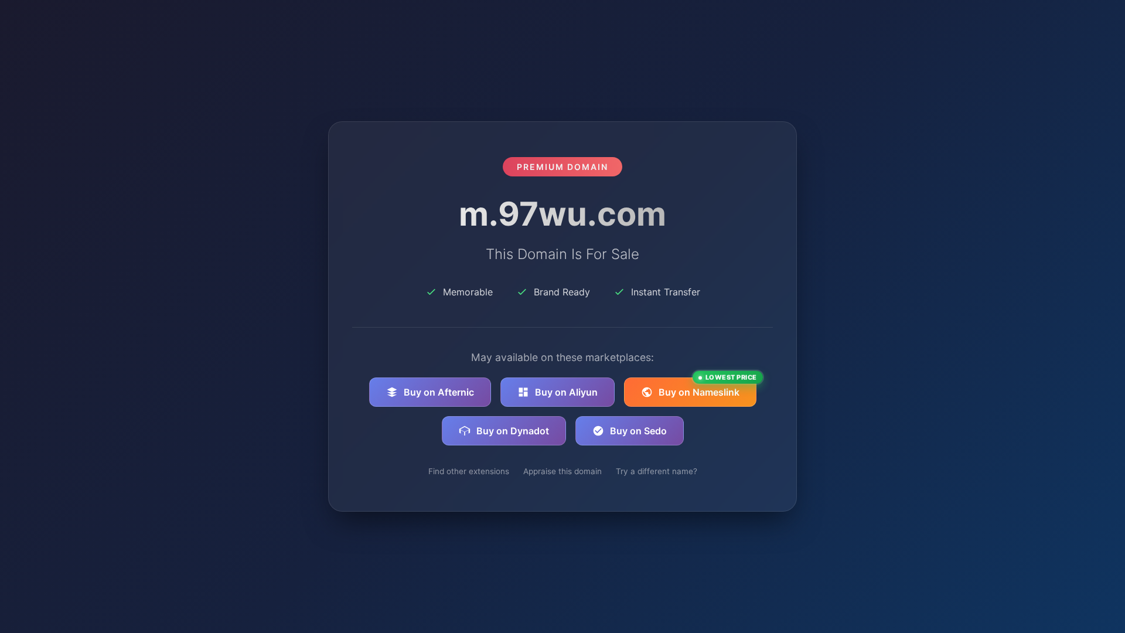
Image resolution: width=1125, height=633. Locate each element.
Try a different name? (656, 471)
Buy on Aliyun (566, 392)
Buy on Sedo (638, 431)
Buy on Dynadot (512, 431)
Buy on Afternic (439, 392)
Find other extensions (468, 471)
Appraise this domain (562, 471)
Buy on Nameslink (707, 387)
